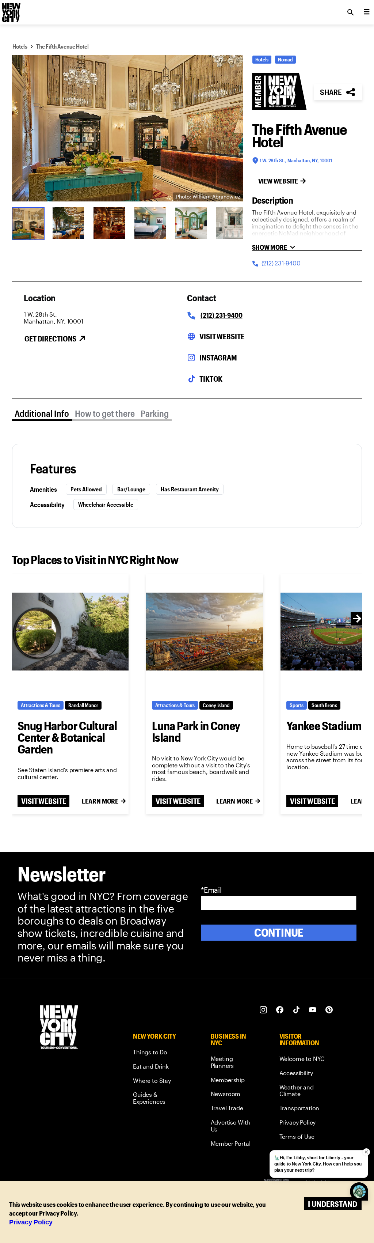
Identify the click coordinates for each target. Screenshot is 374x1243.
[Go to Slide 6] (232, 223)
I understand (332, 1203)
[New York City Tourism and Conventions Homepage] (59, 1027)
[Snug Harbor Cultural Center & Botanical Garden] (70, 631)
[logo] (10, 10)
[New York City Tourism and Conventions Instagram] (263, 1010)
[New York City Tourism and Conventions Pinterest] (329, 1010)
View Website (278, 181)
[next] (357, 618)
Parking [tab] (155, 413)
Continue (279, 932)
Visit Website (221, 336)
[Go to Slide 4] (150, 223)
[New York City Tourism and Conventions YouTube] (312, 1010)
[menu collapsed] (366, 12)
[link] (158, 1053)
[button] (127, 128)
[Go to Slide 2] (68, 223)
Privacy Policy (31, 1222)
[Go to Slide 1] (27, 223)
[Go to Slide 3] (109, 223)
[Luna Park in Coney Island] (204, 631)
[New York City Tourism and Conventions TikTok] (296, 1010)
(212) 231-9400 (221, 315)
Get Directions (50, 338)
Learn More (100, 801)
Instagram (218, 357)
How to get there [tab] (105, 413)
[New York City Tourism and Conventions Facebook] (280, 1010)
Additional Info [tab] (42, 413)
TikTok (210, 378)
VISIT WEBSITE (43, 801)
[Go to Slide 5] (191, 223)
